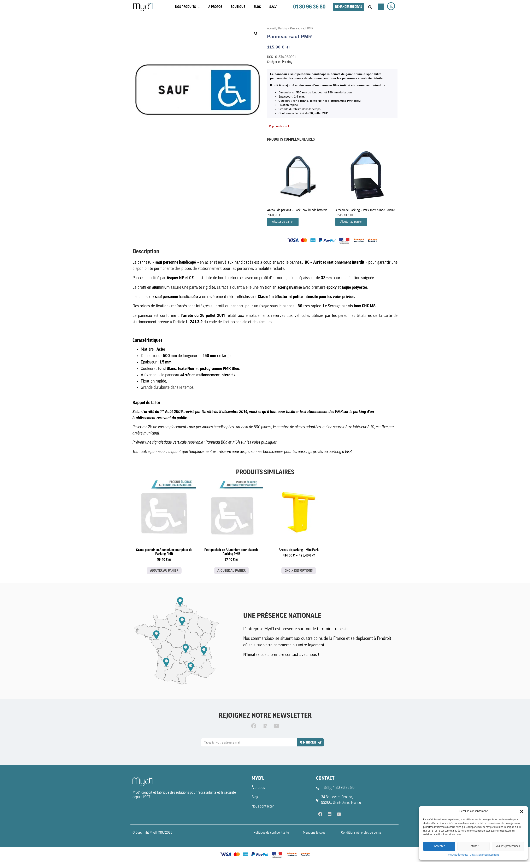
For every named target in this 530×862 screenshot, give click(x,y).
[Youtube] (276, 726)
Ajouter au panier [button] (283, 221)
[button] (522, 811)
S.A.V (273, 6)
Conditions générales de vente (361, 832)
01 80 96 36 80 (309, 7)
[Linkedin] (265, 726)
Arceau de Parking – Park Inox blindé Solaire (365, 210)
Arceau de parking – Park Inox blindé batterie (297, 210)
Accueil (271, 28)
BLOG (257, 6)
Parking (282, 28)
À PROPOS (215, 6)
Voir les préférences (507, 846)
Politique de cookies (458, 855)
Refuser (473, 846)
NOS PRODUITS (185, 6)
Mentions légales (314, 832)
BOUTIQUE (238, 6)
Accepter (439, 846)
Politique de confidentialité (271, 832)
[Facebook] (253, 726)
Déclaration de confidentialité (484, 855)
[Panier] (381, 7)
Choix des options (299, 570)
